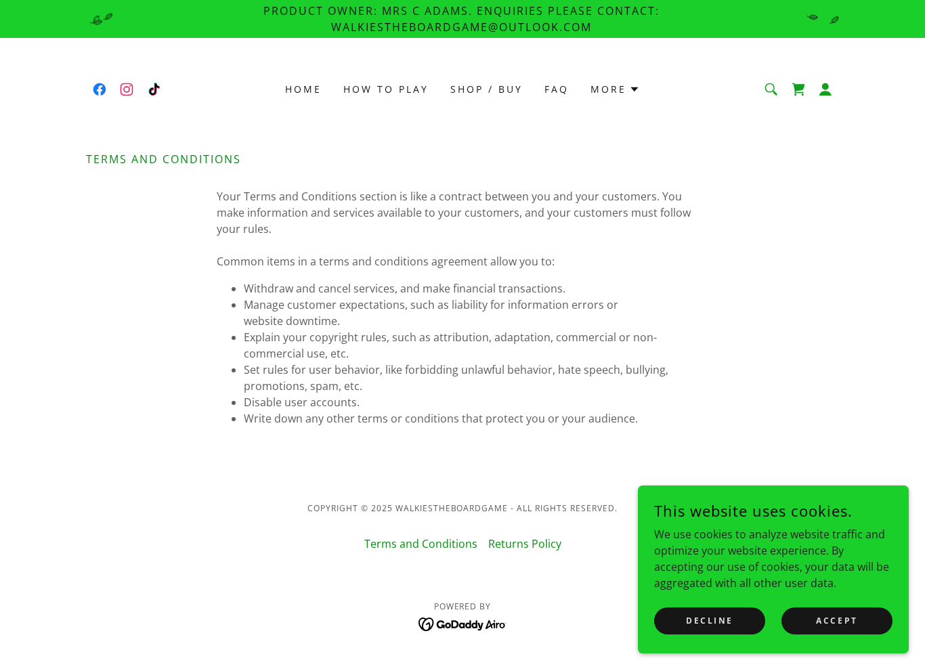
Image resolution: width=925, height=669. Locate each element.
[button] (615, 89)
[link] (99, 89)
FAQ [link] (556, 89)
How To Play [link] (386, 89)
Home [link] (303, 89)
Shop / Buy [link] (486, 89)
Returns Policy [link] (524, 543)
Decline (709, 620)
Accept (836, 620)
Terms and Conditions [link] (420, 543)
